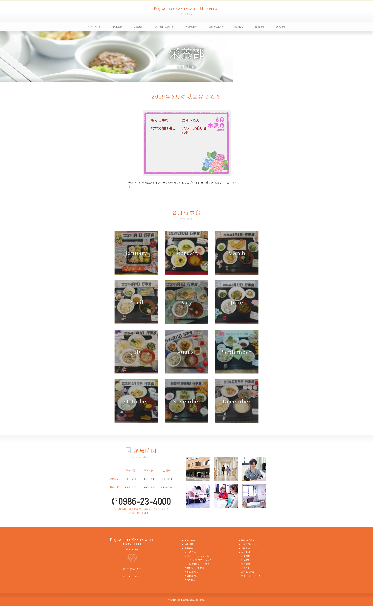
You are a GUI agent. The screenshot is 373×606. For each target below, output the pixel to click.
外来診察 (117, 26)
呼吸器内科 (192, 572)
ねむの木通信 (247, 572)
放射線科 (191, 579)
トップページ (94, 26)
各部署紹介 (191, 26)
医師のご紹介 (216, 26)
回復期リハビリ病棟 (199, 564)
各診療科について (164, 26)
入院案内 (138, 26)
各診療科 (189, 548)
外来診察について (250, 544)
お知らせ (245, 567)
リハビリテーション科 (198, 556)
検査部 (246, 560)
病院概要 (239, 26)
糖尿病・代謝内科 (195, 567)
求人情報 (281, 26)
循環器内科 (192, 575)
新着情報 (260, 26)
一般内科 (191, 552)
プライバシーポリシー (252, 575)
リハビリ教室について (200, 560)
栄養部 (246, 556)
